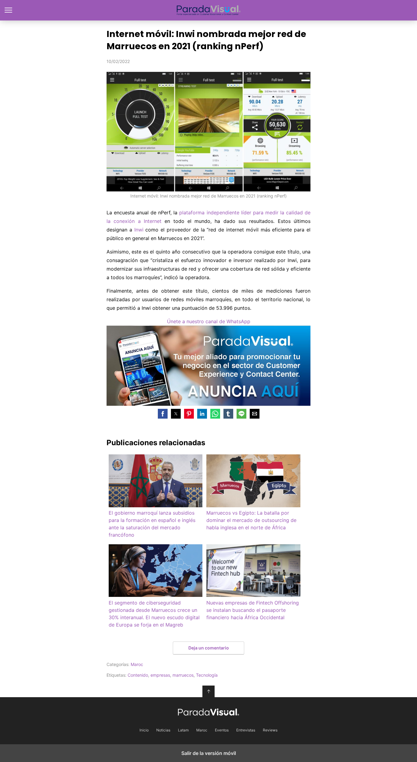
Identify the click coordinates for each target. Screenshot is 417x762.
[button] (163, 414)
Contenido (138, 675)
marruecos (183, 675)
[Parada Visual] (208, 712)
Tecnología (207, 675)
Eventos (222, 730)
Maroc (137, 664)
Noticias (163, 730)
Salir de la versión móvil (208, 753)
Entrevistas (245, 730)
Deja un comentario (208, 647)
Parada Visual (208, 10)
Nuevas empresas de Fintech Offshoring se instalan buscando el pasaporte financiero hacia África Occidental (252, 610)
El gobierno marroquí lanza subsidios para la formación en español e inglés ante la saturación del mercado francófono (152, 524)
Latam (183, 730)
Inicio (144, 730)
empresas (160, 675)
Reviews (270, 730)
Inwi (138, 230)
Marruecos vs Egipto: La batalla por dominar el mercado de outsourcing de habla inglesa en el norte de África (251, 520)
